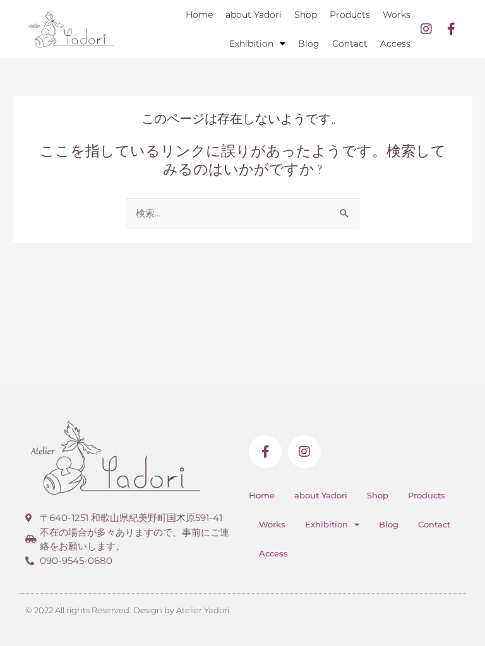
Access (395, 43)
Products (350, 14)
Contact (350, 43)
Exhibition (251, 43)
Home (199, 14)
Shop (305, 14)
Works (396, 14)
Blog (309, 43)
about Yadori (253, 14)
